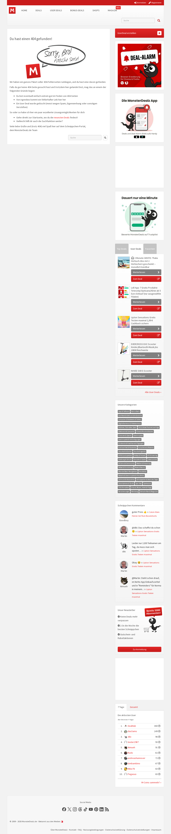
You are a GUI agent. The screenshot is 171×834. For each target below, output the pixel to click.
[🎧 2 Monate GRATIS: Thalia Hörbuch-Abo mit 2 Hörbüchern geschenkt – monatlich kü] (123, 262)
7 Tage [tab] (121, 707)
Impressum (156, 829)
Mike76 (131, 768)
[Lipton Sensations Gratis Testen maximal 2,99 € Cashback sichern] (123, 322)
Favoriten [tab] (150, 248)
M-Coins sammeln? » (151, 782)
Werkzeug (134, 491)
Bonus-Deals (77, 10)
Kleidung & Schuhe (125, 459)
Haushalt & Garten (125, 451)
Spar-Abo (138, 483)
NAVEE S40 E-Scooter (141, 370)
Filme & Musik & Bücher (144, 431)
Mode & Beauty (140, 467)
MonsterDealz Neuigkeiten (127, 471)
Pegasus (132, 774)
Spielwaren (147, 483)
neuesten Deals (61, 117)
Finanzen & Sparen (125, 435)
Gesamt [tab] (134, 707)
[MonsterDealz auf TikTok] (85, 809)
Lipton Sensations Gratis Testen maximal (142, 593)
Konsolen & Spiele (139, 459)
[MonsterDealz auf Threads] (80, 809)
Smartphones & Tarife (126, 483)
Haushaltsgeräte (140, 451)
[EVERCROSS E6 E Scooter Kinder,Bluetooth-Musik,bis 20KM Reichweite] (123, 349)
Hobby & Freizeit (139, 455)
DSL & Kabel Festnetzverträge (148, 427)
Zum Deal (137, 278)
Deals (39, 10)
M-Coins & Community (126, 463)
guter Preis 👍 (139, 511)
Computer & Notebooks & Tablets (129, 419)
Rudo (130, 752)
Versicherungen (123, 491)
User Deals (56, 10)
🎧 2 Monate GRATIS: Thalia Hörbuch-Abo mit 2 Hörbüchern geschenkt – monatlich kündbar (144, 262)
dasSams (132, 731)
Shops (96, 10)
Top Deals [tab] (122, 248)
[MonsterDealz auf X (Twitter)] (69, 809)
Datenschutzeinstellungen (138, 829)
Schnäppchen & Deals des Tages (147, 479)
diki (129, 736)
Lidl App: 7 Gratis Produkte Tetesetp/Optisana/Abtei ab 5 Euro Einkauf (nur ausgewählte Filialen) (146, 292)
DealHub (132, 725)
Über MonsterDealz (59, 829)
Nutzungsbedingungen (93, 829)
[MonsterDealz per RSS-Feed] (107, 809)
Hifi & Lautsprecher (125, 455)
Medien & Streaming (143, 463)
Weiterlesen (139, 272)
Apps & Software (123, 411)
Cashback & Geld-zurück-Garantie (130, 415)
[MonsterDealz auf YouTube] (91, 809)
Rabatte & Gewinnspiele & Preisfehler (131, 475)
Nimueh (131, 747)
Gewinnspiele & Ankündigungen (129, 439)
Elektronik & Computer (126, 431)
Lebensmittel (152, 459)
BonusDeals (135, 411)
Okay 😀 (136, 562)
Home (24, 10)
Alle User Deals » (153, 392)
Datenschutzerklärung (115, 829)
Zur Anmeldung (139, 649)
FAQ (80, 829)
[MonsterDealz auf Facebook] (64, 809)
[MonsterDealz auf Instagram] (74, 809)
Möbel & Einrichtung (125, 467)
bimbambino (134, 763)
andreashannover (136, 758)
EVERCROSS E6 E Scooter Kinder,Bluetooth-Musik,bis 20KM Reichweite (144, 347)
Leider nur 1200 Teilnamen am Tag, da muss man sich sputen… (146, 547)
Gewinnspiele (138, 435)
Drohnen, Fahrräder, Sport (127, 427)
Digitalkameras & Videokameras (129, 423)
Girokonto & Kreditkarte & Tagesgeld (131, 443)
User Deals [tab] (136, 248)
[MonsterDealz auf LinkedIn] (101, 809)
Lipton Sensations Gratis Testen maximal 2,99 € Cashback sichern (143, 320)
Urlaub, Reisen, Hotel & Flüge (141, 487)
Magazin (112, 10)
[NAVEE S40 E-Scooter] (123, 375)
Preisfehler (142, 471)
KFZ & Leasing (152, 455)
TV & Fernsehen (123, 487)
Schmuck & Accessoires (126, 479)
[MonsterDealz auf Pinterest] (96, 809)
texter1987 (133, 742)
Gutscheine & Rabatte (145, 447)
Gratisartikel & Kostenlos (127, 447)
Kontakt (72, 829)
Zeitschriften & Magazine (149, 491)
